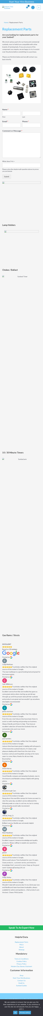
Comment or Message (12, 131)
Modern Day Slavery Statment (21, 966)
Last (23, 117)
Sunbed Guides (21, 986)
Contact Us (21, 980)
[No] (40, 1007)
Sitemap (21, 950)
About (21, 947)
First (3, 117)
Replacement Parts (21, 942)
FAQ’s (21, 945)
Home (6, 22)
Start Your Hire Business (21, 1)
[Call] (33, 7)
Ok (15, 1012)
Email (5, 121)
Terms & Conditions (21, 959)
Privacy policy (25, 1012)
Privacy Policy (21, 964)
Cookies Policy (21, 961)
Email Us (21, 983)
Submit (6, 177)
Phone (25, 121)
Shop (21, 975)
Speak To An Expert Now (21, 927)
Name (5, 109)
